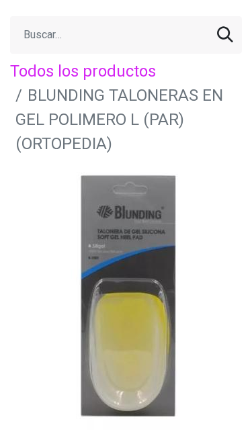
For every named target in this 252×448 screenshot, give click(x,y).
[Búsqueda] (225, 35)
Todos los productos (83, 71)
